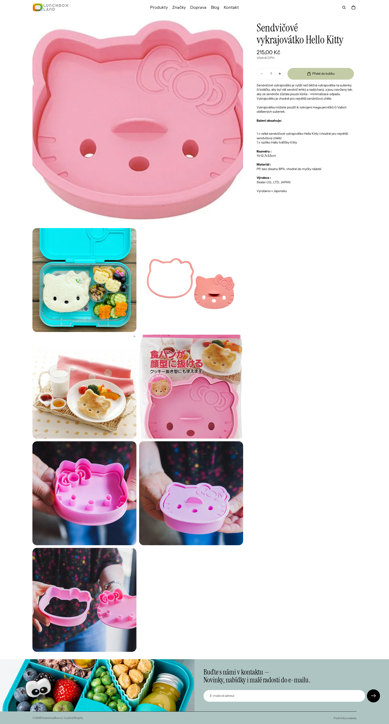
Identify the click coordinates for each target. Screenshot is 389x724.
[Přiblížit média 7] (191, 493)
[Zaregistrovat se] (373, 695)
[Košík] (353, 7)
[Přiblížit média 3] (191, 280)
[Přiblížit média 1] (137, 120)
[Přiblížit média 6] (84, 493)
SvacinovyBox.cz (52, 718)
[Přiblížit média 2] (84, 280)
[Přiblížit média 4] (84, 387)
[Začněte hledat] (344, 7)
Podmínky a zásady (345, 718)
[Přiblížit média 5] (191, 387)
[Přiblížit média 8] (84, 600)
